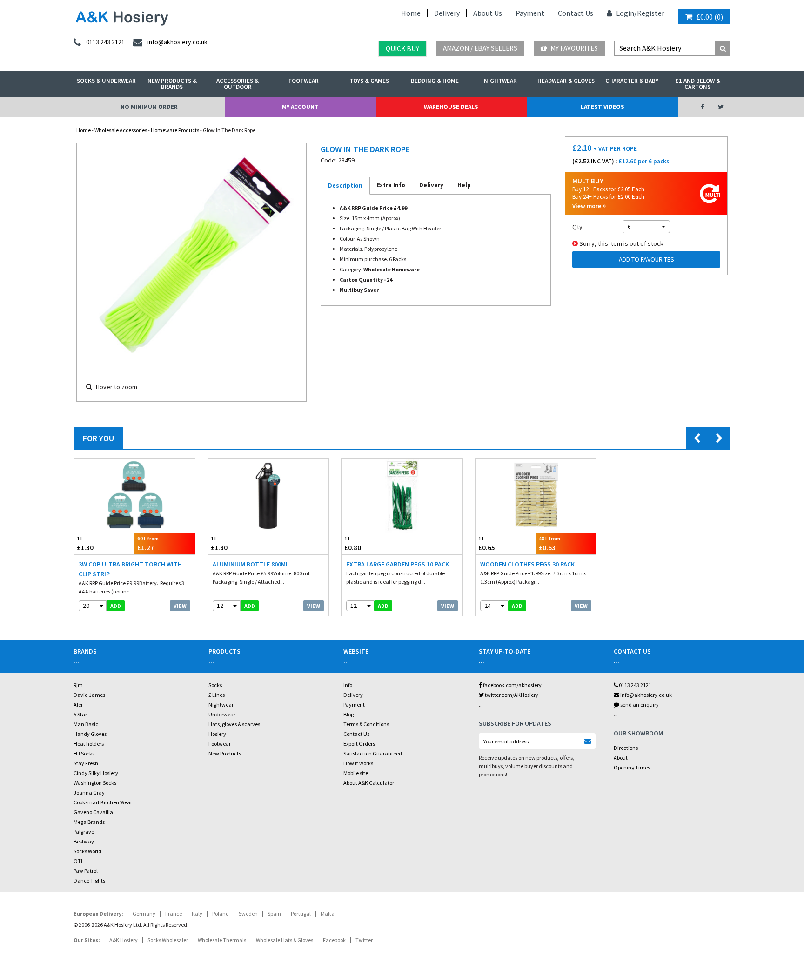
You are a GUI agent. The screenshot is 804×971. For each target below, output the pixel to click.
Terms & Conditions (366, 724)
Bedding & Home (435, 81)
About (621, 757)
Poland (220, 913)
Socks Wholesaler (167, 940)
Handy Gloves (90, 733)
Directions (626, 747)
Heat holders (89, 743)
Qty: (578, 227)
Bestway (84, 841)
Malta (328, 913)
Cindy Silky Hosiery (96, 772)
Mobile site (355, 772)
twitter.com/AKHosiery (511, 694)
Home (411, 13)
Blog (348, 714)
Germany (144, 913)
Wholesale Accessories (120, 130)
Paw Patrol (86, 870)
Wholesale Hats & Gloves (284, 940)
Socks (215, 684)
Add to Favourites (646, 259)
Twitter (364, 940)
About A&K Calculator (368, 782)
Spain (274, 913)
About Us (487, 13)
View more (587, 206)
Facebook (334, 940)
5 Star (80, 714)
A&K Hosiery (123, 940)
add (115, 605)
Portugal (301, 913)
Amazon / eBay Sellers (480, 48)
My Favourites (573, 48)
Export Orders (359, 743)
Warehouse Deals (451, 107)
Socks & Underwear (106, 81)
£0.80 (352, 543)
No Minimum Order (149, 107)
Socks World (87, 851)
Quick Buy (402, 48)
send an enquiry (639, 704)
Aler (78, 704)
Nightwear (500, 81)
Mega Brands (89, 821)
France (173, 913)
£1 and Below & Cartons (697, 84)
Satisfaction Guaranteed (372, 753)
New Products (224, 753)
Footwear (303, 81)
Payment (530, 13)
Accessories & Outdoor (237, 84)
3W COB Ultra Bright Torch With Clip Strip (130, 569)
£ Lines (216, 694)
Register (650, 13)
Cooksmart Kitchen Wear (103, 802)
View (180, 605)
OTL (79, 860)
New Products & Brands (172, 84)
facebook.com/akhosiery (512, 684)
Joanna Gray (89, 792)
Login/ (626, 13)
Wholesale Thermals (222, 940)
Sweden (248, 913)
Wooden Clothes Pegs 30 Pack (527, 564)
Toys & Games (369, 81)
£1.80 (219, 543)
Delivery (447, 13)
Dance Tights (89, 880)
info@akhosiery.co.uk (646, 694)
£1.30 (85, 543)
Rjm (78, 684)
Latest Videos (602, 107)
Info (347, 684)
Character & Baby (631, 81)
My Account (300, 107)
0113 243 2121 (634, 684)
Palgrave (84, 831)
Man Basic (86, 724)
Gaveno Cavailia (93, 812)
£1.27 (148, 543)
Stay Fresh (86, 763)
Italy (197, 913)
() (710, 16)
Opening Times (632, 767)
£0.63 (549, 543)
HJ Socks (84, 753)
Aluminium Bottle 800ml (251, 564)
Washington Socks (95, 782)
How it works (358, 763)
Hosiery (217, 733)
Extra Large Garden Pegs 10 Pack (397, 564)
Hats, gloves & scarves (234, 724)
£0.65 (486, 543)
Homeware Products (175, 130)
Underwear (221, 714)
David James (89, 694)
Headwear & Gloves (566, 81)
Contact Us (575, 13)
